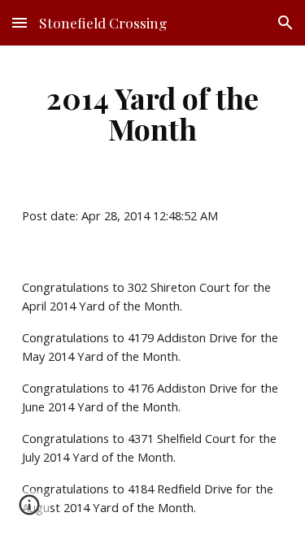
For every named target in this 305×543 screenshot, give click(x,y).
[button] (19, 22)
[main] (152, 113)
